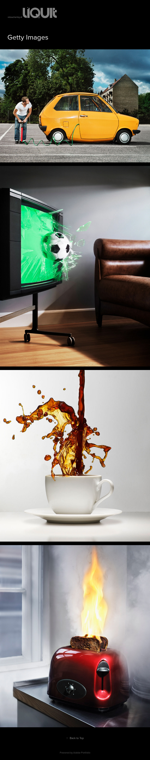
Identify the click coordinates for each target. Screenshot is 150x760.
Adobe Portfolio (81, 752)
